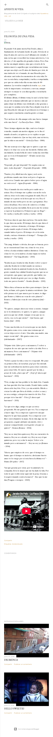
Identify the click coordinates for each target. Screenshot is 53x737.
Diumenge (11, 659)
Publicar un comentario (23, 664)
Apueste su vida (13, 9)
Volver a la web (14, 21)
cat (10, 16)
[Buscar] (47, 4)
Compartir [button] (8, 540)
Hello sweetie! (14, 708)
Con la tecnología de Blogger (28, 729)
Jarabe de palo (17, 544)
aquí (39, 85)
